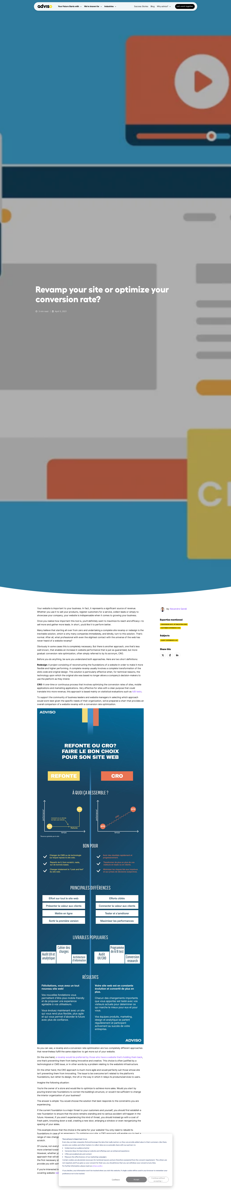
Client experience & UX (169, 640)
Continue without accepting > (158, 1179)
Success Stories (141, 6)
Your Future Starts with (68, 6)
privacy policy (97, 1166)
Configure (116, 1179)
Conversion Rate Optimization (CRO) (174, 624)
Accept (136, 1179)
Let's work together (185, 6)
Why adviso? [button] (162, 6)
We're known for (91, 6)
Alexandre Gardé (178, 609)
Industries (109, 6)
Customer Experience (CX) (170, 628)
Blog (153, 6)
